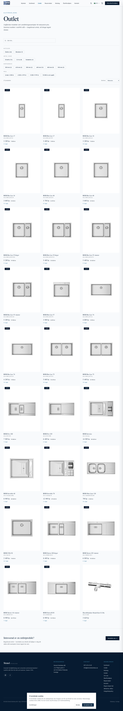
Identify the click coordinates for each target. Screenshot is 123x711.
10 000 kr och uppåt (48, 75)
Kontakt (76, 3)
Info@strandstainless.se (91, 668)
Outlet (40, 3)
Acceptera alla (88, 705)
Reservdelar (48, 3)
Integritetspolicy (108, 691)
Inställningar (33, 705)
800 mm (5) (50, 67)
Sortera (103, 80)
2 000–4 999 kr (22, 75)
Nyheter (23, 3)
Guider (106, 673)
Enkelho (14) (9, 59)
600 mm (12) (40, 67)
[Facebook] (10, 675)
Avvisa (78, 705)
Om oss (106, 675)
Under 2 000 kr (9, 75)
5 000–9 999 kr (34, 75)
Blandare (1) (19, 52)
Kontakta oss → (112, 638)
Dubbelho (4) (29, 59)
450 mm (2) (18, 67)
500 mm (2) (29, 67)
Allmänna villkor (108, 688)
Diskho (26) (8, 52)
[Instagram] (5, 675)
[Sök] (91, 3)
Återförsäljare (67, 3)
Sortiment (32, 3)
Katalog (57, 3)
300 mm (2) (8, 67)
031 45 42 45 (88, 665)
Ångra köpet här (108, 686)
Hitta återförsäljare (112, 3)
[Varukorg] (102, 3)
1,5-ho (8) (19, 59)
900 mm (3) (61, 67)
